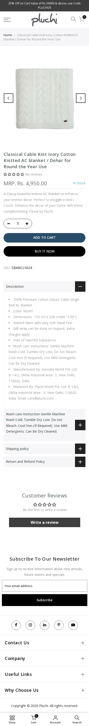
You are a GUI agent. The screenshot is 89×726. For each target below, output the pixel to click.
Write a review (45, 522)
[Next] (80, 98)
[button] (14, 174)
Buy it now (45, 251)
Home (8, 35)
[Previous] (8, 98)
